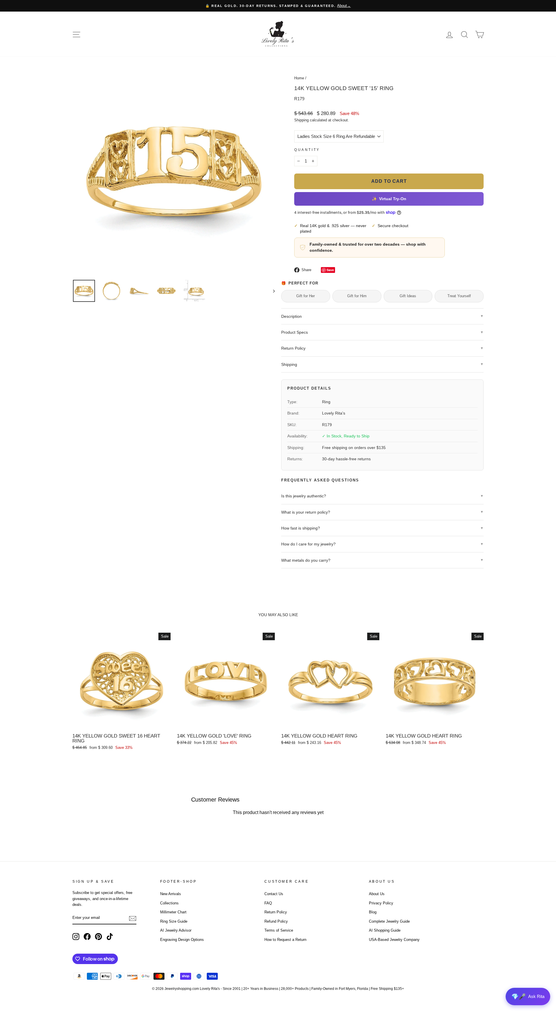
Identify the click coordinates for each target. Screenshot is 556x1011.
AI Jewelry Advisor (175, 930)
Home (299, 78)
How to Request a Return (285, 939)
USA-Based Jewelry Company (394, 939)
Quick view (121, 724)
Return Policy (275, 912)
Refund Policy (276, 921)
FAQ (268, 903)
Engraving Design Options (182, 939)
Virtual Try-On (389, 198)
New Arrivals (170, 894)
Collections (169, 903)
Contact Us (273, 894)
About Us (377, 894)
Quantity (307, 150)
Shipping (301, 120)
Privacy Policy (381, 903)
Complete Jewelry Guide (389, 921)
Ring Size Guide (173, 921)
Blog (372, 912)
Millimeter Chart (173, 912)
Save (330, 270)
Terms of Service (278, 930)
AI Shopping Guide (384, 930)
